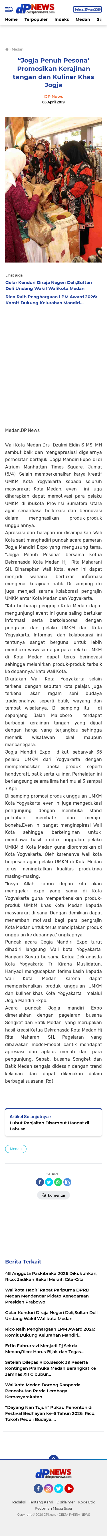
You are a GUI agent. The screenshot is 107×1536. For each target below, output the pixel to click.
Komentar (56, 1195)
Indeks (61, 19)
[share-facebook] (40, 1182)
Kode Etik (86, 1502)
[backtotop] (54, 1460)
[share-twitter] (49, 1182)
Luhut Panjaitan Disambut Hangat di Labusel (49, 1126)
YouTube (72, 1495)
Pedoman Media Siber (53, 1508)
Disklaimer (65, 1502)
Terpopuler (36, 19)
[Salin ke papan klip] (67, 1182)
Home (11, 19)
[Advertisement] (53, 364)
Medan (83, 19)
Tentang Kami (41, 1502)
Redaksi (19, 1502)
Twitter (61, 1495)
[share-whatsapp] (58, 1182)
